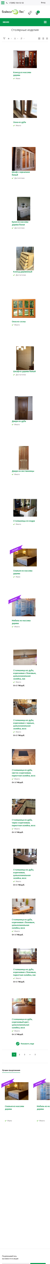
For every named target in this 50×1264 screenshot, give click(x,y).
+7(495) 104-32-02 (16, 3)
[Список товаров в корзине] (38, 15)
